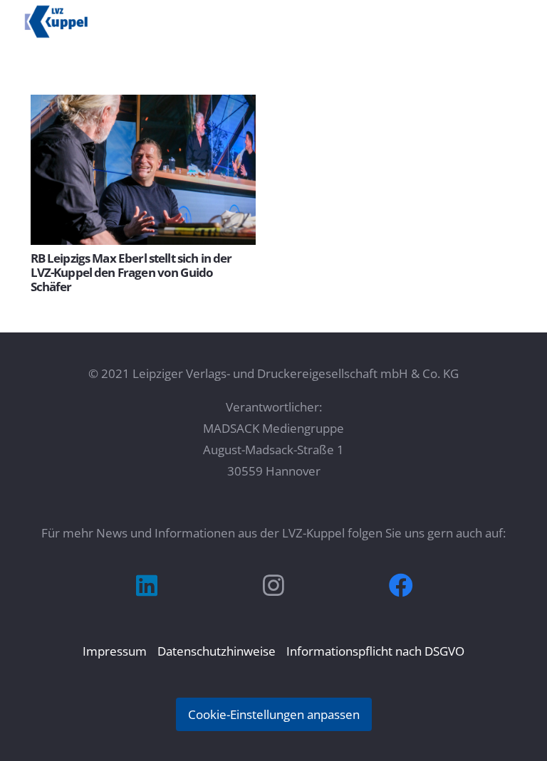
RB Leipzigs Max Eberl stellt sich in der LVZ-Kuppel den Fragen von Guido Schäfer (131, 272)
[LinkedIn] (146, 585)
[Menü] (523, 18)
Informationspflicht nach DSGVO (375, 651)
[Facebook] (400, 585)
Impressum (115, 651)
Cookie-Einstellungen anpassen (274, 714)
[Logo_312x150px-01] (56, 21)
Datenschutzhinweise (216, 651)
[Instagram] (273, 585)
